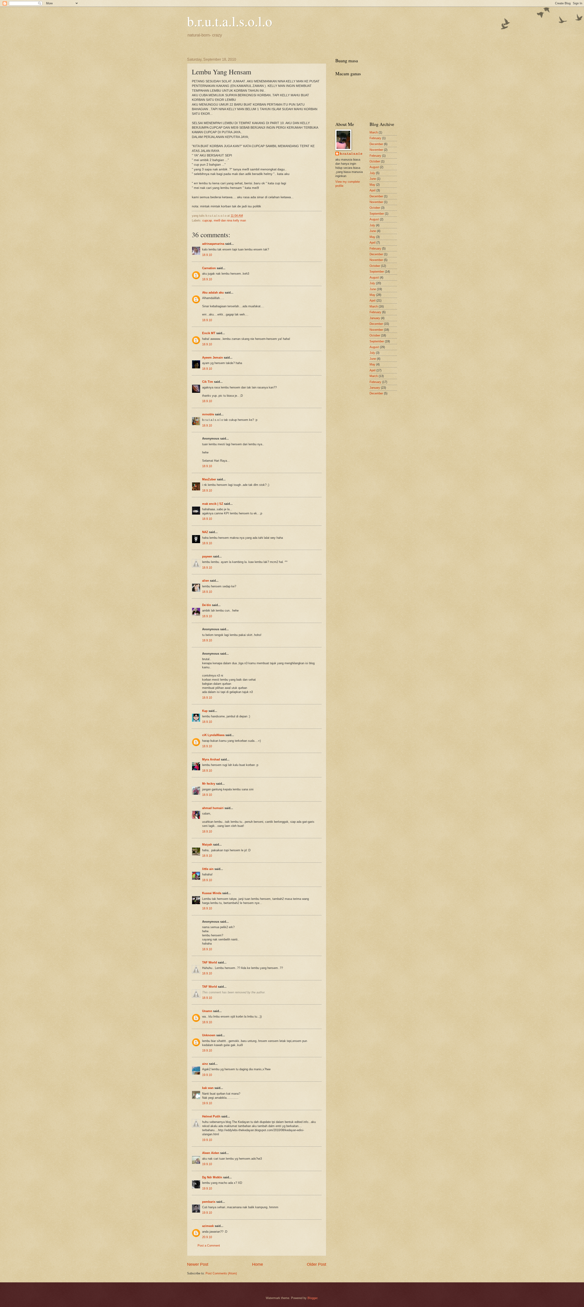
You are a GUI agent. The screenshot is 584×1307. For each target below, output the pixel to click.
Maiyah (207, 844)
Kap (205, 711)
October (375, 161)
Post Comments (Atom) (221, 1273)
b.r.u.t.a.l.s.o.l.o (229, 21)
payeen (207, 556)
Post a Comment (209, 1245)
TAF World (209, 962)
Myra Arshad (211, 759)
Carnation (209, 268)
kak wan (208, 1088)
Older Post (316, 1264)
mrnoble (208, 414)
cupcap (207, 220)
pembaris (208, 1201)
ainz (205, 1063)
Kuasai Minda (211, 893)
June (373, 178)
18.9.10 (207, 255)
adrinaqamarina (213, 243)
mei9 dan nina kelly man (230, 220)
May (372, 184)
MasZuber (209, 479)
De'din (206, 605)
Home (257, 1264)
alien (205, 580)
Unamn (207, 1011)
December (376, 144)
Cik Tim (207, 381)
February (375, 138)
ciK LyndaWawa (213, 735)
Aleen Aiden (210, 1153)
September (377, 213)
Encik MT (208, 333)
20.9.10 (207, 1237)
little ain (208, 869)
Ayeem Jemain (212, 357)
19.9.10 (207, 1050)
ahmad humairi (213, 808)
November (376, 149)
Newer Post (197, 1264)
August (374, 167)
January (375, 318)
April (372, 190)
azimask (208, 1226)
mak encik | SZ (212, 503)
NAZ (205, 532)
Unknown (208, 1035)
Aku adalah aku (213, 292)
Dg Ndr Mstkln (212, 1177)
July (372, 173)
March (374, 132)
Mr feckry (208, 783)
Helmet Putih (211, 1116)
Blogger (312, 1298)
